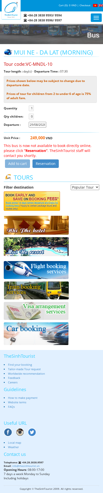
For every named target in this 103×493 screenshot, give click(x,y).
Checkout (85, 5)
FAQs (11, 407)
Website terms (17, 402)
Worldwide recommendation (26, 373)
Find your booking (20, 364)
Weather (13, 447)
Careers (13, 382)
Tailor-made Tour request (24, 369)
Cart (61, 5)
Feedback (14, 378)
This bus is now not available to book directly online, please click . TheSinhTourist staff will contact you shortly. (47, 150)
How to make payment (23, 398)
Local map (14, 442)
